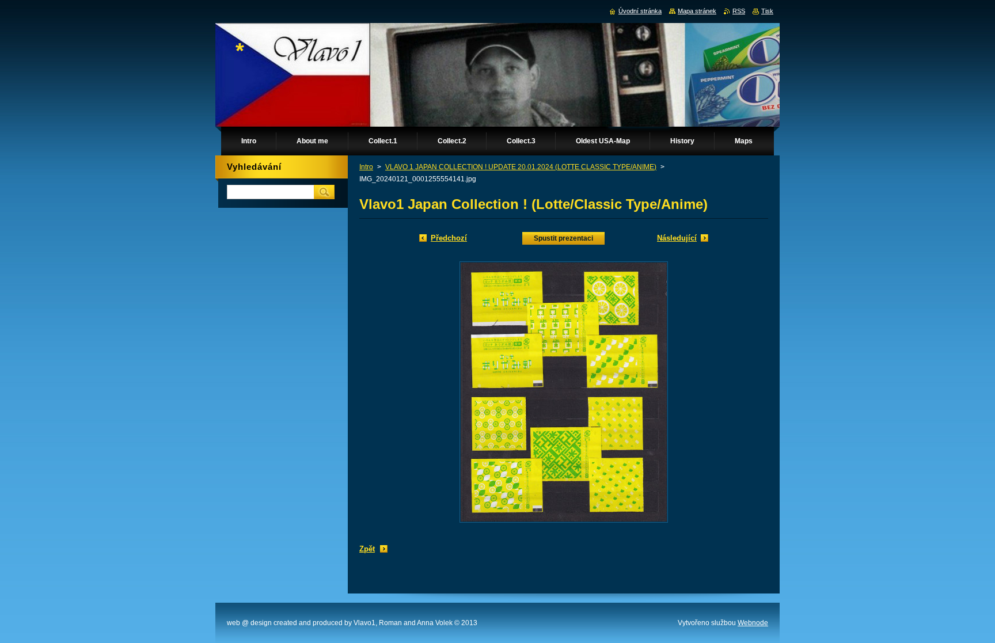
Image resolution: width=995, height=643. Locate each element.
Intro (366, 166)
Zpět (367, 549)
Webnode (753, 622)
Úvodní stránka (640, 10)
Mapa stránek (697, 10)
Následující (677, 238)
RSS (738, 10)
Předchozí (449, 238)
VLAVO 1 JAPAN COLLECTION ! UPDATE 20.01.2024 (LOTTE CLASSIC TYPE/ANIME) (520, 166)
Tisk (767, 10)
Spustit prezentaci (563, 238)
